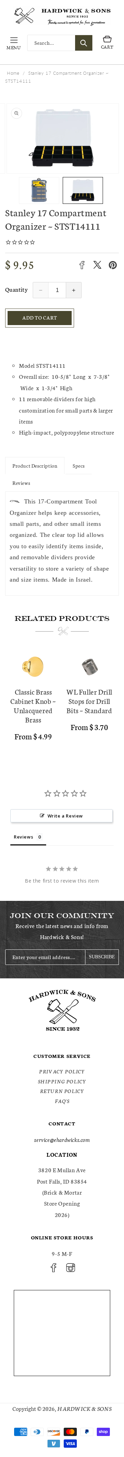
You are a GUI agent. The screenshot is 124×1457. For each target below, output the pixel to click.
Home (13, 73)
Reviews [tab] (23, 837)
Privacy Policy (62, 1071)
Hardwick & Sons (84, 1408)
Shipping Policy (62, 1081)
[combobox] (60, 43)
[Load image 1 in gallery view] (39, 190)
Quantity (16, 289)
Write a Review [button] (65, 816)
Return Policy (62, 1090)
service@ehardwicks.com (62, 1139)
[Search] (83, 43)
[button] (13, 43)
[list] (62, 703)
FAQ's (62, 1100)
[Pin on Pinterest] (113, 265)
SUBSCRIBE (102, 956)
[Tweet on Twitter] (97, 265)
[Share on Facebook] (82, 265)
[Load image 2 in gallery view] (83, 190)
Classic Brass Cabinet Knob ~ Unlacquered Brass (33, 705)
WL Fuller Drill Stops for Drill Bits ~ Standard (89, 701)
